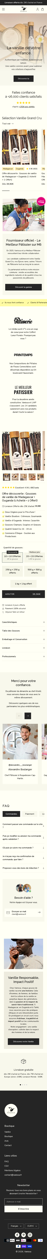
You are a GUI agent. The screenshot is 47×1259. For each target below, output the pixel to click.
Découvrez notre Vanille (23, 1041)
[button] (23, 622)
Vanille (7, 1131)
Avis (6, 1140)
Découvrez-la (23, 78)
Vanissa (27, 1251)
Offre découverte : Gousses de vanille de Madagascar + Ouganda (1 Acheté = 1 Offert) (19, 176)
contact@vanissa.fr (13, 1174)
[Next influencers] (28, 716)
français (14, 1226)
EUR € (31, 1226)
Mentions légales (12, 1170)
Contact (8, 1145)
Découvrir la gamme (23, 287)
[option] (6, 477)
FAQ (6, 1161)
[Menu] (3, 9)
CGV (6, 1165)
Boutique (8, 1136)
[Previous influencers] (19, 716)
